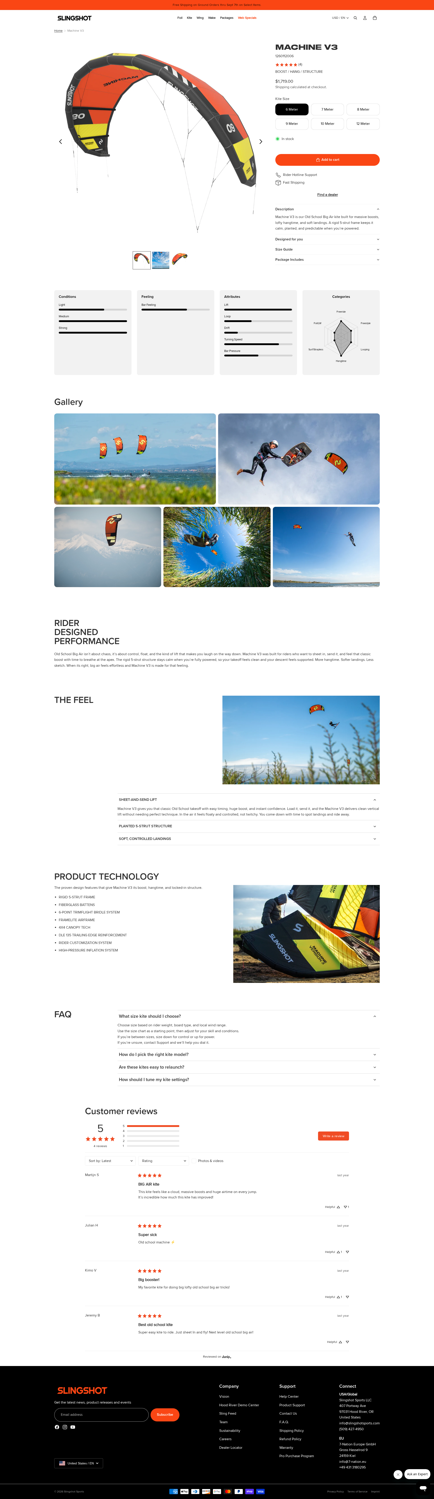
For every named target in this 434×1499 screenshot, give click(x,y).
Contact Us (288, 1413)
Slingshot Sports (74, 1491)
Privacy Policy (335, 1491)
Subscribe (165, 1414)
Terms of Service (357, 1491)
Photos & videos (210, 1161)
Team (223, 1422)
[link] (288, 65)
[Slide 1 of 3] (141, 260)
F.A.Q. (284, 1422)
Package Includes (289, 259)
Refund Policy (290, 1439)
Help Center (289, 1396)
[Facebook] (57, 1427)
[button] (151, 1126)
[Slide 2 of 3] (160, 260)
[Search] (355, 18)
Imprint (375, 1491)
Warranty (286, 1447)
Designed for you (289, 239)
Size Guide (284, 249)
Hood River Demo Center (239, 1405)
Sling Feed (227, 1413)
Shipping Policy (291, 1430)
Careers (225, 1439)
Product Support (292, 1405)
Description (284, 209)
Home (58, 31)
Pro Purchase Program (296, 1456)
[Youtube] (72, 1427)
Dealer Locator (230, 1447)
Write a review (333, 1136)
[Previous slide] (59, 143)
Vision (224, 1396)
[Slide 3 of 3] (179, 260)
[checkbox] (217, 1161)
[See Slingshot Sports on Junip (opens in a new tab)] (226, 1357)
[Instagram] (65, 1427)
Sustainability (229, 1430)
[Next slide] (262, 143)
